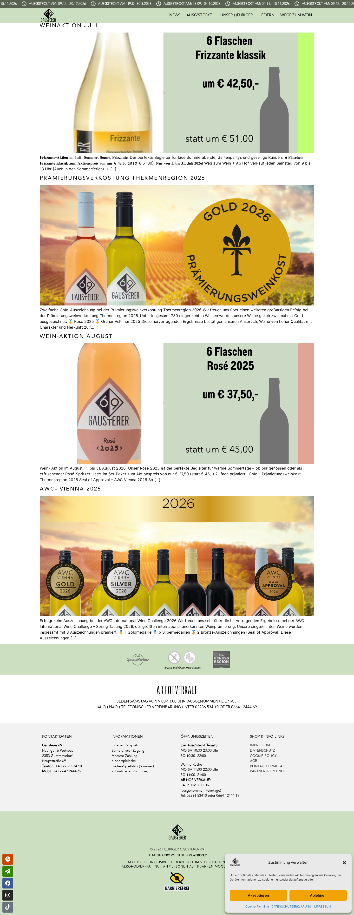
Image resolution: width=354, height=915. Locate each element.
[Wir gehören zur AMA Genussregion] (221, 659)
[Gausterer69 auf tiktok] (7, 907)
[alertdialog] (177, 4)
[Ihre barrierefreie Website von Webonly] (177, 881)
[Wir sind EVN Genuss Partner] (137, 659)
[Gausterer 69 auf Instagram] (7, 895)
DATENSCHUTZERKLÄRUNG (291, 906)
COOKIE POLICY (263, 756)
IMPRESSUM (322, 906)
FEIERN (267, 15)
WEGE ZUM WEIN (296, 15)
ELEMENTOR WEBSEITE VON (177, 855)
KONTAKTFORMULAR (267, 766)
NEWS (174, 15)
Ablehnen (318, 895)
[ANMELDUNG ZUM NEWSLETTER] (7, 859)
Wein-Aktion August (76, 336)
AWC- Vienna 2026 (70, 489)
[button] (344, 862)
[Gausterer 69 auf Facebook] (7, 883)
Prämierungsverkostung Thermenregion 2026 (122, 178)
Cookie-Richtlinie (257, 906)
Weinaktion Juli (69, 25)
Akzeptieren (258, 895)
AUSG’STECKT (199, 15)
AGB (253, 761)
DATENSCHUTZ (262, 750)
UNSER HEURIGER (236, 15)
